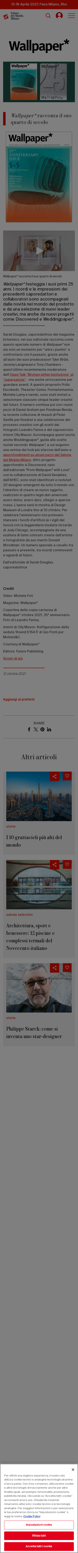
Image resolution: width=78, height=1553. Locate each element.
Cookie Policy (31, 1516)
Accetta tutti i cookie (39, 1546)
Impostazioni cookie (39, 1525)
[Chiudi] (73, 1469)
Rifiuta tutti (39, 1535)
